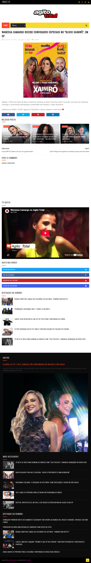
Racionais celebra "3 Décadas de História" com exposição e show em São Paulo (47, 482)
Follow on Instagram (10, 286)
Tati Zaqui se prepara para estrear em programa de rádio (39, 492)
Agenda (36, 40)
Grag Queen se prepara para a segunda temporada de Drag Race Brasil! (31, 552)
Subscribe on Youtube (10, 280)
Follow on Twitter (9, 269)
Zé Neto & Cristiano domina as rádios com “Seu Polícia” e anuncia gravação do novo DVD (50, 339)
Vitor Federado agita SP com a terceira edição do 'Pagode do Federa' (15, 136)
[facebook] (82, 2)
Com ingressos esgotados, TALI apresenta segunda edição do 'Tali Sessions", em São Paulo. (45, 136)
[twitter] (85, 2)
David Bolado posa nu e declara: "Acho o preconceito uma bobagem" (43, 472)
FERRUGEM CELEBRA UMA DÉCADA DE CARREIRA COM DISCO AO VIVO (27, 527)
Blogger (28, 560)
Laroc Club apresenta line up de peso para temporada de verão (40, 319)
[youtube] (88, 2)
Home (6, 25)
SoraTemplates (12, 560)
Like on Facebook (8, 275)
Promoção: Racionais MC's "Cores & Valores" (32, 309)
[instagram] (79, 2)
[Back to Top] (87, 560)
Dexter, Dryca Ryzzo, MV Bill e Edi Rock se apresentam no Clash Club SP (44, 502)
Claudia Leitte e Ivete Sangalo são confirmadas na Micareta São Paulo (74, 136)
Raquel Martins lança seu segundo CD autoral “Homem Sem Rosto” (41, 299)
